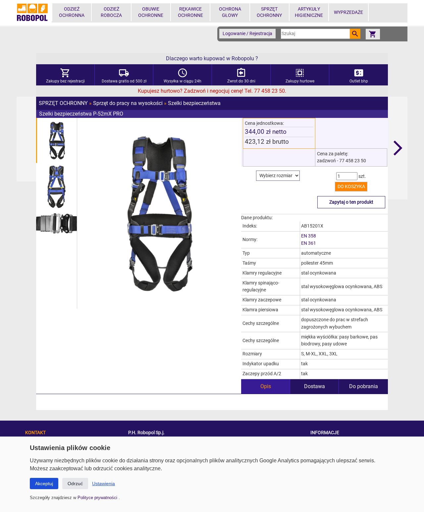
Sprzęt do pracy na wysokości (128, 103)
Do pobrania (363, 386)
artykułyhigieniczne (309, 12)
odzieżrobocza (111, 12)
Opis (265, 386)
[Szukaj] (355, 34)
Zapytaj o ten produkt (351, 202)
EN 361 (308, 243)
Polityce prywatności (98, 497)
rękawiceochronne (190, 12)
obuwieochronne (150, 12)
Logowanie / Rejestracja (247, 33)
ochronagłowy (230, 12)
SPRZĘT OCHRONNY (63, 103)
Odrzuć (75, 483)
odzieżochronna (71, 12)
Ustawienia (103, 483)
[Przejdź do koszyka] (373, 34)
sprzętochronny (269, 12)
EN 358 (308, 236)
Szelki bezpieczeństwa (194, 103)
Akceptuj (44, 483)
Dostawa (314, 386)
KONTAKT (35, 432)
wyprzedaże (348, 12)
